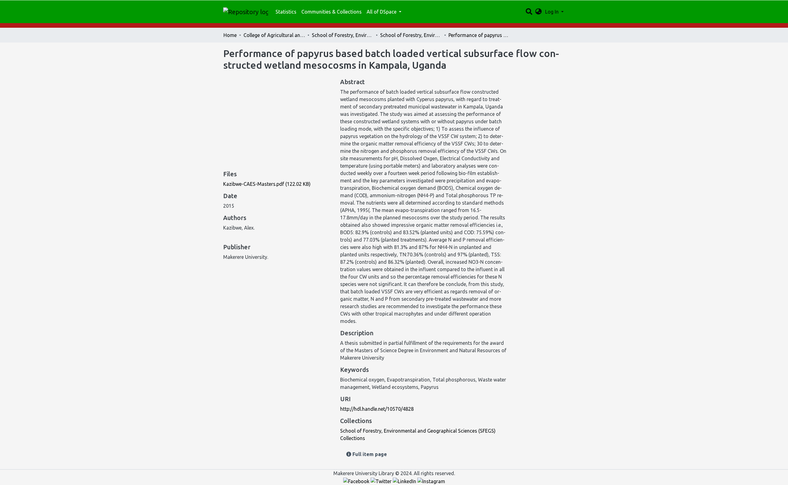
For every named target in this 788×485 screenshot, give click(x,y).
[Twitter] (382, 480)
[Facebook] (357, 480)
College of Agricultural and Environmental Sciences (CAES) (274, 35)
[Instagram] (431, 480)
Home (230, 35)
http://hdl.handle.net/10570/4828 (377, 409)
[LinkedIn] (405, 480)
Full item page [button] (369, 454)
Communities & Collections (331, 11)
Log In (552, 11)
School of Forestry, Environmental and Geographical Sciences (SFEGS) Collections (411, 35)
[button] (538, 11)
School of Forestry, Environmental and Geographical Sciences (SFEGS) (342, 35)
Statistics (285, 11)
